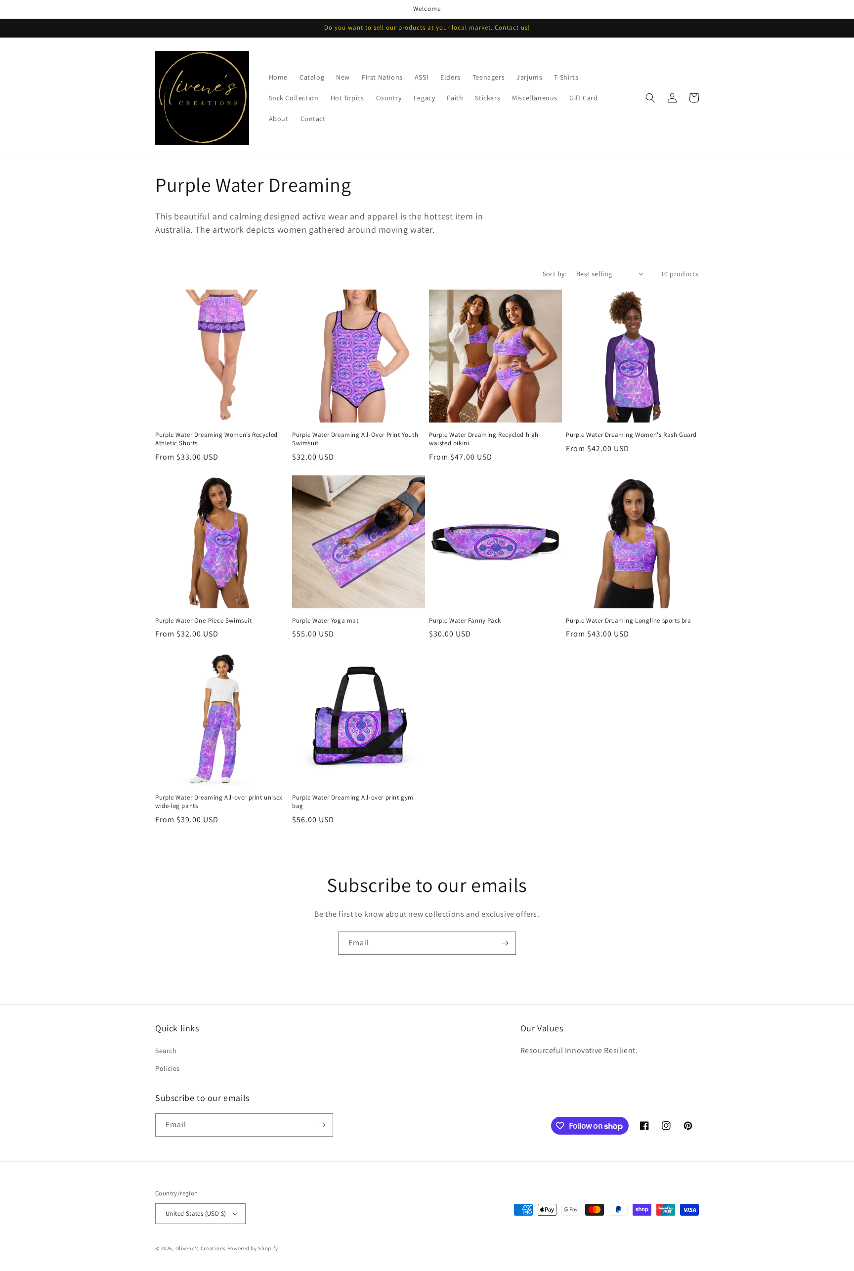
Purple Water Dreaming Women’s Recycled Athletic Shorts (216, 439)
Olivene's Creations (200, 1248)
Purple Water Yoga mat (325, 621)
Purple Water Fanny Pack (465, 621)
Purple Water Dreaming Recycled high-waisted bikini (485, 439)
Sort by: (554, 273)
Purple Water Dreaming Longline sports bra (628, 621)
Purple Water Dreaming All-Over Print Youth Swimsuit (355, 439)
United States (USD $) (196, 1213)
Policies (167, 1068)
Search (166, 1050)
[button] (650, 98)
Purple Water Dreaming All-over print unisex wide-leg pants (219, 802)
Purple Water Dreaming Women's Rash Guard (631, 435)
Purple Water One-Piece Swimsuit (203, 621)
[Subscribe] (504, 943)
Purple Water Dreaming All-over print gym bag (353, 802)
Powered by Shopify (252, 1248)
